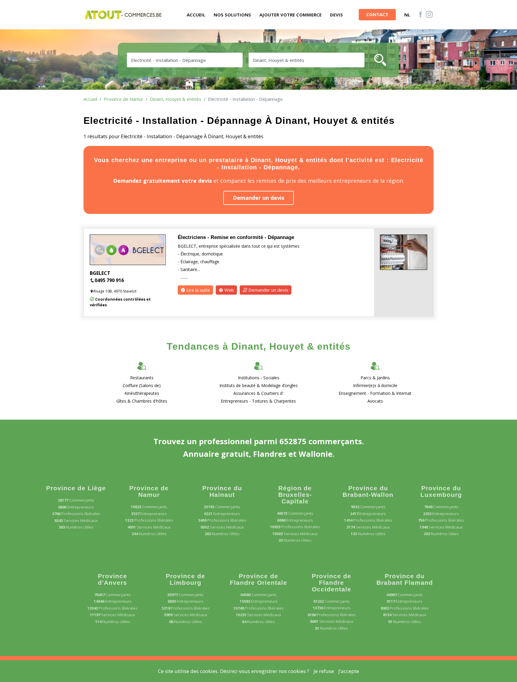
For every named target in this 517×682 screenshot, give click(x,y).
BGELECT (100, 273)
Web (228, 290)
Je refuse (324, 671)
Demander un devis (258, 197)
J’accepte (348, 671)
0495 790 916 (109, 280)
